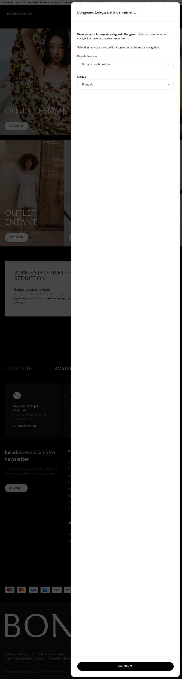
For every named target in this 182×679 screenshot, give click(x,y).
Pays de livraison (87, 56)
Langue (81, 76)
